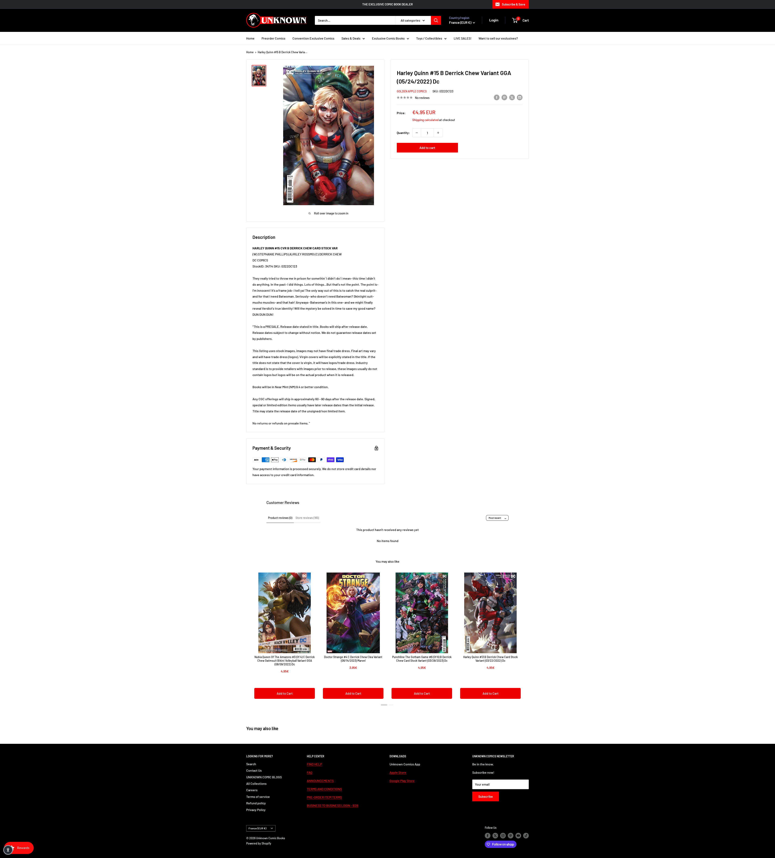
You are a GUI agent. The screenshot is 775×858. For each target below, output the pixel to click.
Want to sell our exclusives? (498, 38)
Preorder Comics (273, 38)
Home (250, 38)
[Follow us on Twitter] (495, 835)
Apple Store (398, 772)
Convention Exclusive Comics (313, 38)
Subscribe (485, 796)
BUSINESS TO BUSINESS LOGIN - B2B (332, 805)
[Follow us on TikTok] (526, 835)
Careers (252, 790)
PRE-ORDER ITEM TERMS (324, 797)
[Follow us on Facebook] (487, 835)
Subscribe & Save (513, 4)
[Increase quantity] (438, 133)
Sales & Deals (350, 38)
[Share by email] (520, 97)
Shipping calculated (425, 120)
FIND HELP (314, 764)
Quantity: (403, 133)
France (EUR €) (257, 828)
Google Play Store (402, 781)
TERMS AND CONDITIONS (324, 789)
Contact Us (254, 770)
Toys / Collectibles (429, 38)
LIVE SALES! (462, 38)
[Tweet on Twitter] (512, 97)
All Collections (256, 783)
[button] (8, 850)
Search (251, 764)
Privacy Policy (256, 810)
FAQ (309, 772)
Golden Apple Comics (412, 91)
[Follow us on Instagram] (503, 835)
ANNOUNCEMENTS (320, 781)
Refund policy (256, 803)
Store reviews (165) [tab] (307, 517)
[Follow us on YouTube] (518, 835)
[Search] (436, 20)
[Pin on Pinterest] (504, 97)
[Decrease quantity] (417, 133)
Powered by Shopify (258, 843)
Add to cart (427, 147)
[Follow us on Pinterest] (510, 835)
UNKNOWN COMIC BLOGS (264, 777)
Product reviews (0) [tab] (280, 517)
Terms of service (258, 796)
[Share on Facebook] (497, 97)
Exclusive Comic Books (388, 38)
